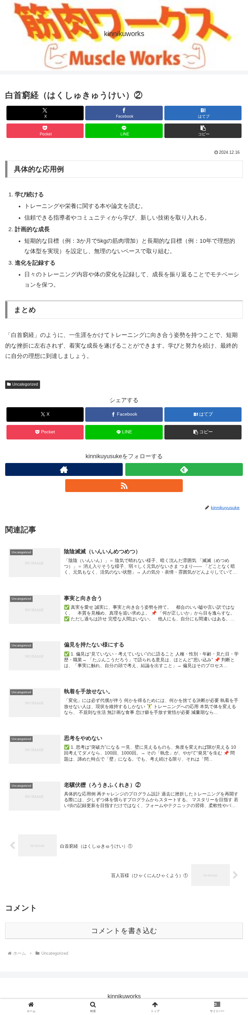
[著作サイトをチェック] (64, 469)
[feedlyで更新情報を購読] (184, 469)
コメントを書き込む (124, 931)
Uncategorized (25, 384)
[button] (203, 130)
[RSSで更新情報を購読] (124, 485)
